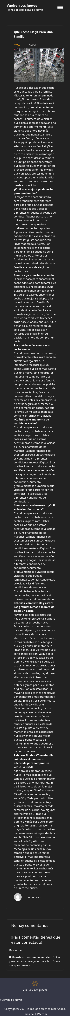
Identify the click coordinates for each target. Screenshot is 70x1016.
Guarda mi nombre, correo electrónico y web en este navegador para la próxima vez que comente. (34, 961)
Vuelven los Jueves (22, 5)
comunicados (35, 897)
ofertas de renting (43, 173)
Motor (18, 44)
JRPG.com (41, 1014)
